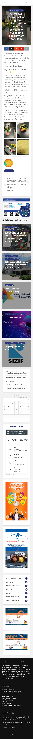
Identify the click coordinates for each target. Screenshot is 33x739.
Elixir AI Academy (13, 318)
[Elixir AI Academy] (16, 324)
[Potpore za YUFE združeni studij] (16, 295)
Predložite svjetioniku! (8, 727)
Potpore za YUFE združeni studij (13, 290)
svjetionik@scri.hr (17, 705)
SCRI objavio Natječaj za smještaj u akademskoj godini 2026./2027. (16, 265)
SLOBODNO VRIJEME (10, 229)
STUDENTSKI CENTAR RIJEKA (16, 10)
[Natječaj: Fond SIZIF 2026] (16, 353)
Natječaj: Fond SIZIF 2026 (14, 348)
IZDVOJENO (8, 227)
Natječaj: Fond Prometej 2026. (15, 388)
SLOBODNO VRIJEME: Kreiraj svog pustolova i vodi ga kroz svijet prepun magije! (16, 237)
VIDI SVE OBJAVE (9, 170)
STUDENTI (22, 314)
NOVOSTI (15, 256)
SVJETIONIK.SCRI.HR (8, 690)
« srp (15, 421)
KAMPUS (15, 227)
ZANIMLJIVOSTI (9, 285)
